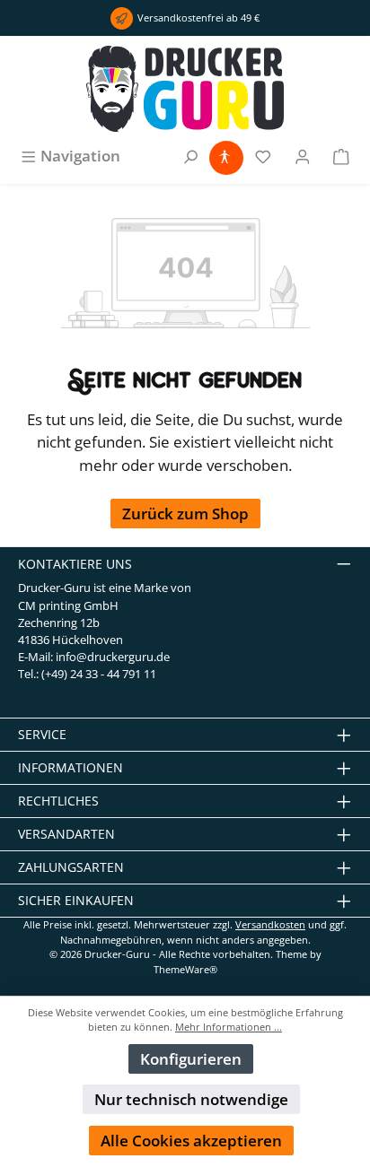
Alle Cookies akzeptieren (191, 1140)
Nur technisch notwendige (191, 1099)
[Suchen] (190, 155)
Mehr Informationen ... (228, 1026)
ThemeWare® (185, 969)
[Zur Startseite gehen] (185, 89)
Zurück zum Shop (185, 513)
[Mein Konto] (302, 155)
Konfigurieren (191, 1059)
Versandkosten (270, 924)
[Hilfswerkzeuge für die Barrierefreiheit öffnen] (224, 155)
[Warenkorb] (341, 155)
